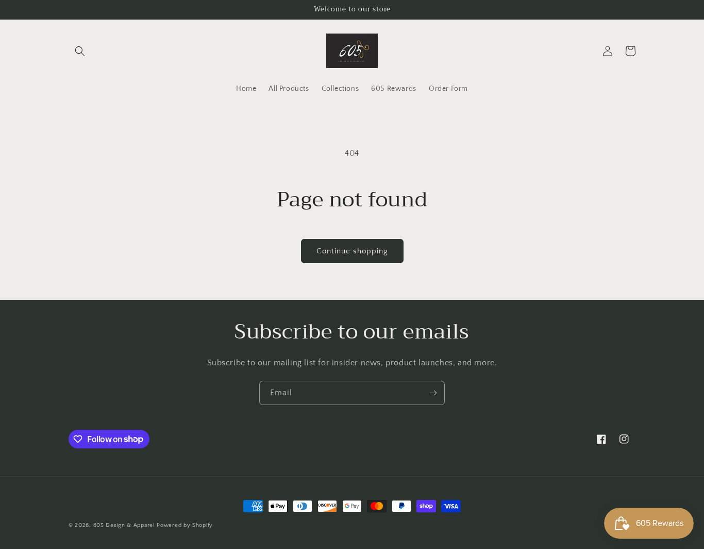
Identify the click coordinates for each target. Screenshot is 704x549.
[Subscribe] (433, 393)
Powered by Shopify (185, 525)
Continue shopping (352, 251)
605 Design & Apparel (124, 525)
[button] (80, 51)
